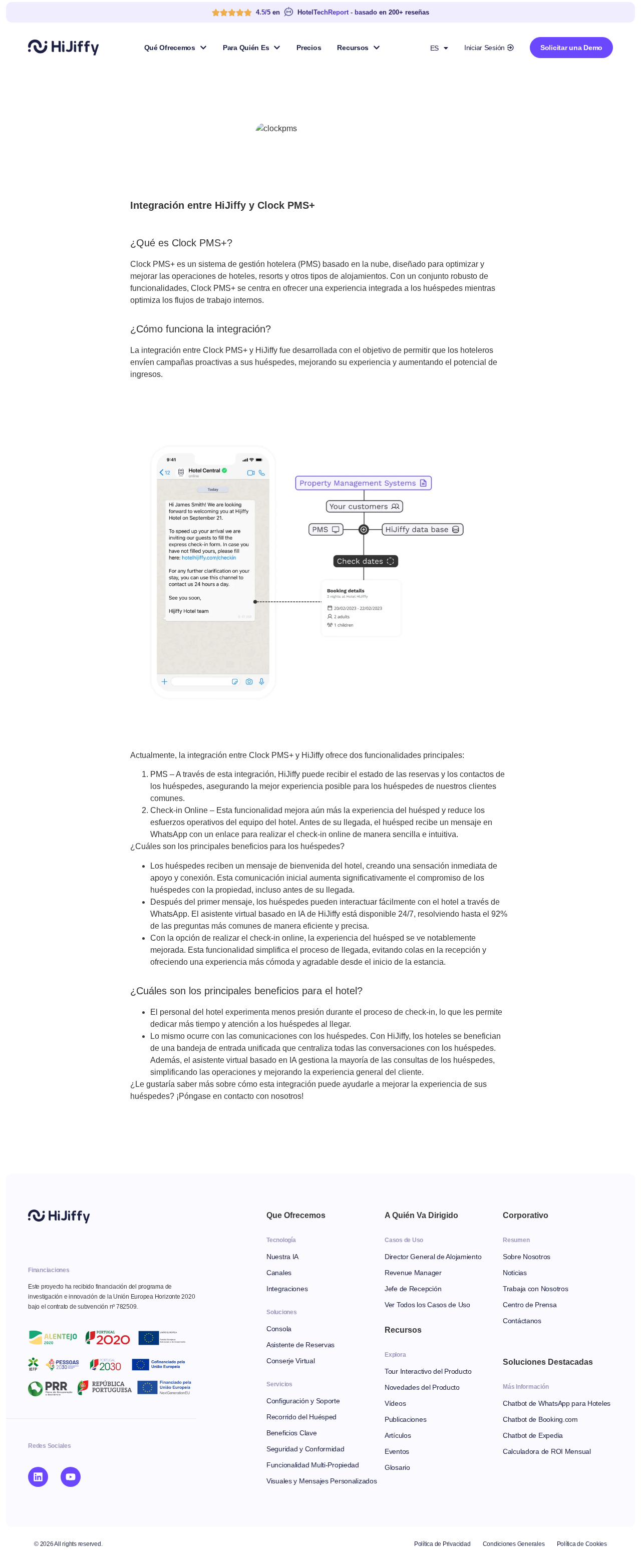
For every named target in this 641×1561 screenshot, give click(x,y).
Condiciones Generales (514, 1543)
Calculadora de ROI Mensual (547, 1451)
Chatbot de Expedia (533, 1435)
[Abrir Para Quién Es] (276, 47)
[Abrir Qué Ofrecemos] (203, 47)
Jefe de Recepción (413, 1289)
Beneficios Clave (291, 1433)
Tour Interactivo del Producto (428, 1371)
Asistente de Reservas (300, 1345)
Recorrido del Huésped (301, 1417)
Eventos (397, 1451)
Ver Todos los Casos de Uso (427, 1305)
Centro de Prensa (530, 1305)
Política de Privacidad (442, 1543)
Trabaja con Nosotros (535, 1289)
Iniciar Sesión (484, 48)
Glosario (397, 1467)
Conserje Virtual (290, 1361)
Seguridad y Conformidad (305, 1449)
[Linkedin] (38, 1477)
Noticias (515, 1273)
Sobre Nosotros (526, 1257)
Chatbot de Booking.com (540, 1419)
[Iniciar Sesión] (510, 47)
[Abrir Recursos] (376, 47)
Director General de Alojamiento (433, 1257)
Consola (278, 1329)
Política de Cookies (582, 1543)
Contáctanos (522, 1321)
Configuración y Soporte (303, 1401)
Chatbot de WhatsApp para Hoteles (556, 1403)
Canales (278, 1273)
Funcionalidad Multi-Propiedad (312, 1465)
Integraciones (286, 1289)
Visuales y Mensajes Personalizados (321, 1481)
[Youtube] (71, 1477)
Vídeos (395, 1403)
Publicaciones (405, 1419)
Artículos (398, 1435)
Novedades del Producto (422, 1387)
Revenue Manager (413, 1273)
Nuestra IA (282, 1257)
